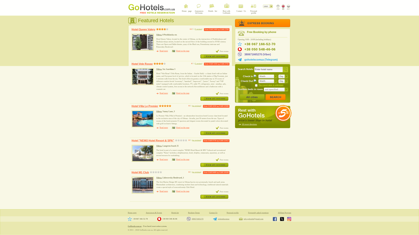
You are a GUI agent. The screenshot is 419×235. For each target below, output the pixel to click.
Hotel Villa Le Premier (145, 106)
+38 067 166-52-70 (260, 44)
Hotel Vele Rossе (142, 64)
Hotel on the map (182, 51)
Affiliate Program (284, 213)
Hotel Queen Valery (143, 29)
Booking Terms (194, 213)
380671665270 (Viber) (257, 54)
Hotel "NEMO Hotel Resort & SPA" (153, 140)
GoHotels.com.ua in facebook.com (275, 219)
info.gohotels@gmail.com (253, 219)
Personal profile (233, 213)
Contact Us (213, 213)
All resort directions (249, 124)
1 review (198, 29)
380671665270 (197, 219)
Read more (164, 51)
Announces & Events (154, 213)
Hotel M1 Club (140, 172)
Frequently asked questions (258, 213)
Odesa (159, 35)
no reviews (196, 106)
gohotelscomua (223, 219)
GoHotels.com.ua (135, 226)
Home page (132, 213)
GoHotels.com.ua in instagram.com (289, 219)
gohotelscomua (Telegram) (261, 59)
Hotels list (175, 213)
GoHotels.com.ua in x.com (282, 219)
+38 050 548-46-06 (260, 49)
